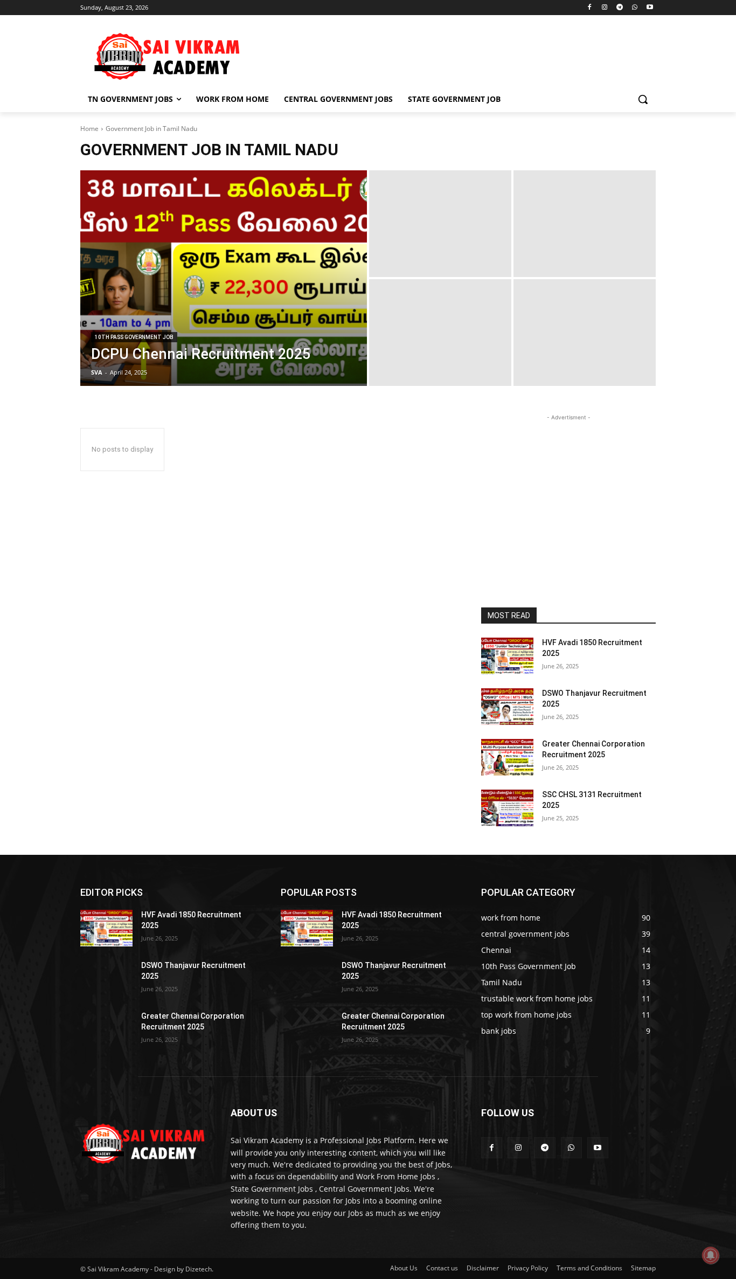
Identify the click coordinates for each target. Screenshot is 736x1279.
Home (89, 128)
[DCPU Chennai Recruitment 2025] (223, 278)
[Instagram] (605, 8)
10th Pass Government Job (134, 337)
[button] (643, 99)
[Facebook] (590, 8)
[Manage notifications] (710, 1255)
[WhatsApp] (634, 8)
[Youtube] (649, 8)
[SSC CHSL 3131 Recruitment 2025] (507, 808)
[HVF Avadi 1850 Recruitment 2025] (507, 656)
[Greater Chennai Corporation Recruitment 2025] (507, 757)
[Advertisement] (449, 54)
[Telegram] (620, 8)
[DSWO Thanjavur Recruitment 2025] (507, 706)
